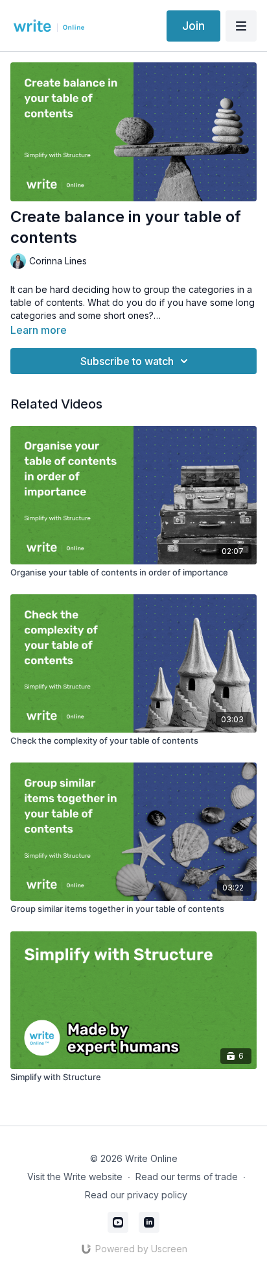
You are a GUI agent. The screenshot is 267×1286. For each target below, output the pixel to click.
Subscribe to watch (127, 361)
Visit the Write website (74, 1176)
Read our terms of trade (186, 1176)
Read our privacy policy (136, 1194)
